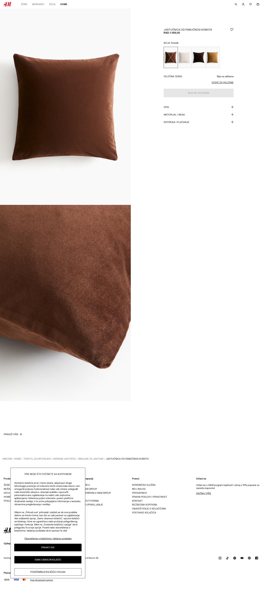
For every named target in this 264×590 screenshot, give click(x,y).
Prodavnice (139, 493)
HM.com (7, 458)
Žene (24, 4)
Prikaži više (11, 434)
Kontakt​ (137, 500)
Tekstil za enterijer (37, 458)
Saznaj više (203, 493)
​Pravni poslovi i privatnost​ (149, 497)
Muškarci (38, 4)
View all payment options (41, 580)
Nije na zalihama (225, 76)
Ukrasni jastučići (64, 458)
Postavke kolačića (144, 512)
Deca (52, 4)
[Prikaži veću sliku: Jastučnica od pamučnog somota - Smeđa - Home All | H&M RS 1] (65, 107)
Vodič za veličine (223, 82)
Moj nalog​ (138, 489)
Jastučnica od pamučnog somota (127, 458)
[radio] (171, 57)
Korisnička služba (144, 485)
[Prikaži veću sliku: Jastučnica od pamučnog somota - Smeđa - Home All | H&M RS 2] (65, 303)
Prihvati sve (48, 547)
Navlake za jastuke (91, 458)
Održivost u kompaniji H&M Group (89, 493)
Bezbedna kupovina (144, 504)
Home (63, 4)
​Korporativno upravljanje (85, 504)
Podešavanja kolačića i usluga (47, 572)
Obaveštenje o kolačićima (149, 508)
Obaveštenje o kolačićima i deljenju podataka (48, 538)
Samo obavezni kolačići (48, 559)
